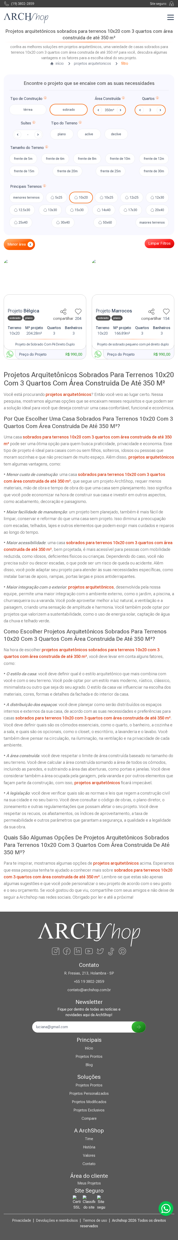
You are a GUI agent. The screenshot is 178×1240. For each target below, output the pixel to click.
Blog (89, 1065)
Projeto (23, 311)
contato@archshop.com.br (89, 990)
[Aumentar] (160, 110)
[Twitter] (100, 951)
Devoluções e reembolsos (57, 1220)
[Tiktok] (111, 951)
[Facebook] (66, 951)
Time (89, 1139)
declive (116, 134)
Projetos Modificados (89, 1102)
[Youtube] (89, 951)
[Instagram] (55, 951)
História (89, 1147)
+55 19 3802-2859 (89, 981)
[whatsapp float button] (166, 1208)
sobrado (69, 109)
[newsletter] (139, 1027)
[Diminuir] (140, 110)
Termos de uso (95, 1220)
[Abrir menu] (170, 17)
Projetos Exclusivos (89, 1110)
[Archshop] (26, 18)
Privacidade (21, 1220)
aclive (89, 134)
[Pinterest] (122, 951)
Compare (89, 1118)
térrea (27, 109)
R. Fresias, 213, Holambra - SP (89, 973)
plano (62, 134)
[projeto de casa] (45, 282)
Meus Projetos (89, 1183)
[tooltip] (45, 99)
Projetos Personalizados (89, 1093)
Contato (89, 1164)
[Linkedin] (78, 951)
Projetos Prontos (89, 1056)
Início (89, 1048)
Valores (89, 1155)
